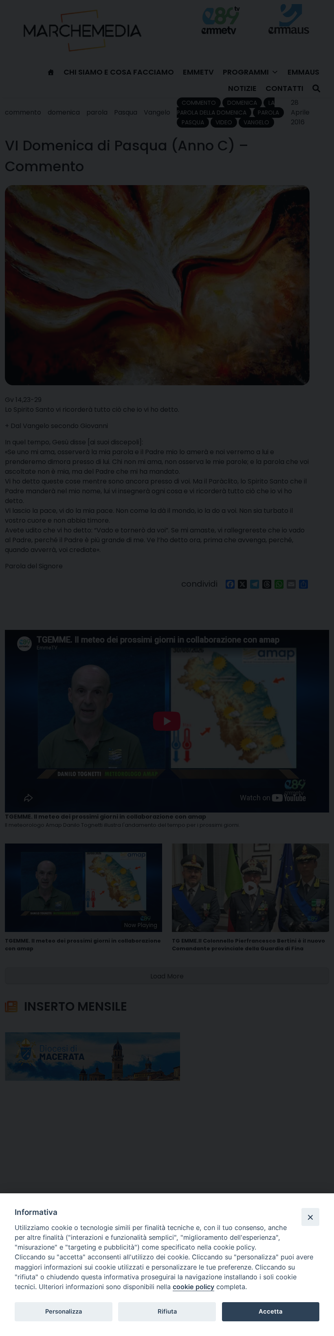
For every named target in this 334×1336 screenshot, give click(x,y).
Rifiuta (167, 1311)
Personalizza (63, 1311)
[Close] (310, 1217)
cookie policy (193, 1287)
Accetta (270, 1311)
